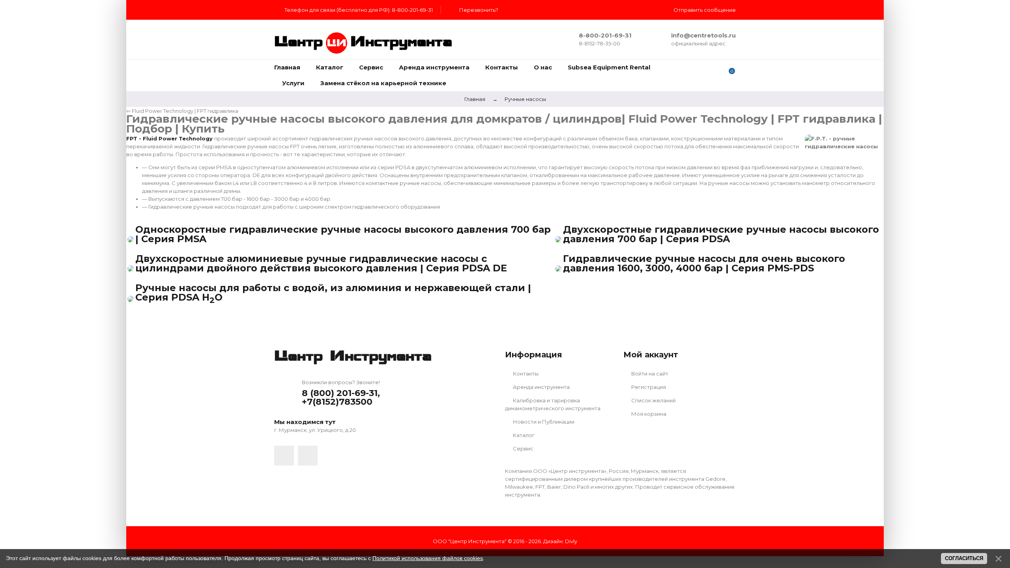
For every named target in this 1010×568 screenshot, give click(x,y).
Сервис (522, 448)
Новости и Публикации (543, 422)
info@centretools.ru (703, 35)
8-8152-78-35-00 (599, 43)
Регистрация (648, 387)
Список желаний (653, 400)
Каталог (523, 435)
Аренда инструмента (541, 387)
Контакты (525, 373)
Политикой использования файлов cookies (427, 558)
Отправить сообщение (704, 10)
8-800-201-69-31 (605, 35)
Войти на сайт (649, 373)
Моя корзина (648, 414)
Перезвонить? (478, 10)
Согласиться (964, 558)
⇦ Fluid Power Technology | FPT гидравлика (182, 111)
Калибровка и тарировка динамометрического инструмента (552, 404)
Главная (474, 99)
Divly (571, 541)
